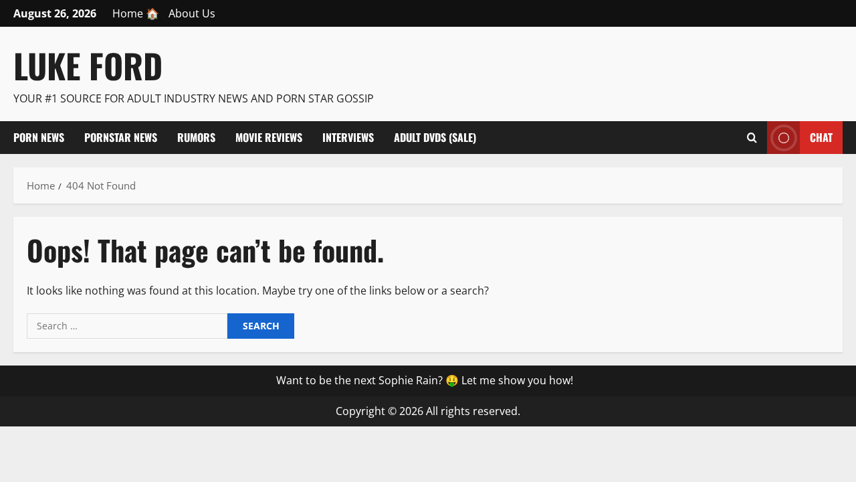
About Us (192, 13)
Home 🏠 (135, 13)
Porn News (38, 137)
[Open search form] (752, 137)
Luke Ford (88, 65)
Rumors (196, 137)
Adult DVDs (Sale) (435, 137)
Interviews (348, 137)
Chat (821, 137)
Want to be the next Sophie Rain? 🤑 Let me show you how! (424, 380)
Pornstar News (120, 137)
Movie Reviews (268, 137)
